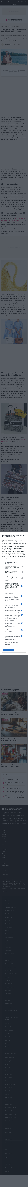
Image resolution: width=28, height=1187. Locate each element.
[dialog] (14, 593)
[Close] (24, 535)
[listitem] (14, 563)
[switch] (22, 566)
